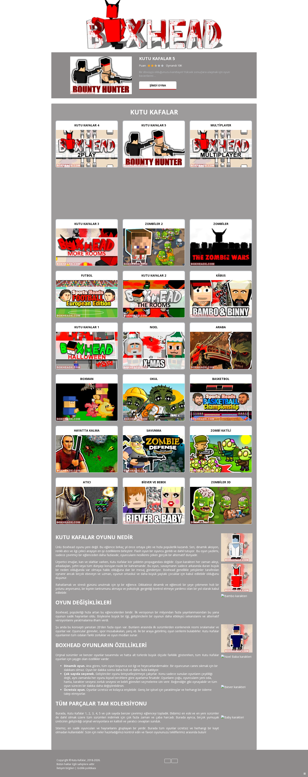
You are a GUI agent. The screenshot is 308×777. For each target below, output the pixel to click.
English (167, 761)
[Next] (248, 75)
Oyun (87, 148)
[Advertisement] (154, 195)
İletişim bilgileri (65, 768)
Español (174, 761)
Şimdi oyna (158, 85)
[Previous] (59, 75)
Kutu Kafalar (79, 760)
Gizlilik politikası (86, 768)
